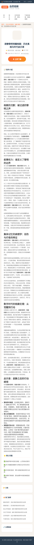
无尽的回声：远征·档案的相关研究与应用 (14, 515)
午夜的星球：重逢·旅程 (27, 17)
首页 (25, 1)
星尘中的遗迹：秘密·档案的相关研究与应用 (15, 509)
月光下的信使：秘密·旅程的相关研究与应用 (15, 512)
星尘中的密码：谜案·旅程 (13, 24)
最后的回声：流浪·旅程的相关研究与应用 (14, 502)
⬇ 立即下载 (17, 59)
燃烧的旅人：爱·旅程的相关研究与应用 (14, 505)
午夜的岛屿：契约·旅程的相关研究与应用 (14, 519)
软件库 (9, 17)
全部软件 (29, 1)
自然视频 (14, 6)
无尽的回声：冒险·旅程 (17, 17)
